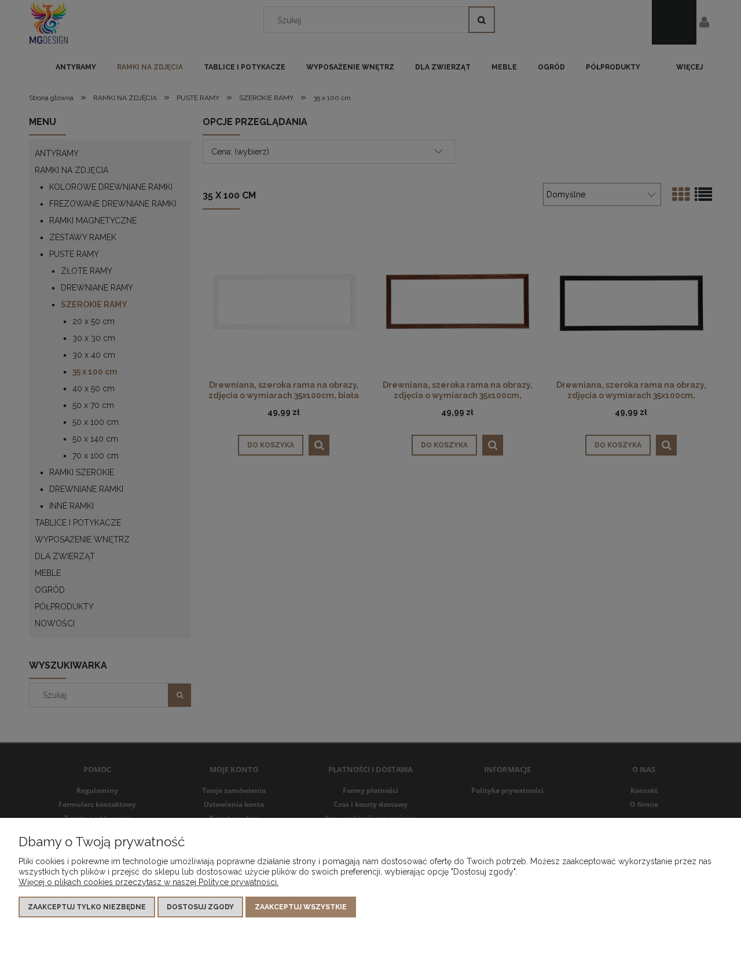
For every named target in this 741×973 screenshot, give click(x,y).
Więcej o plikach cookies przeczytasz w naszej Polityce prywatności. (148, 882)
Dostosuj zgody (200, 907)
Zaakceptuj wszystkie (301, 907)
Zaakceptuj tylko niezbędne (87, 907)
